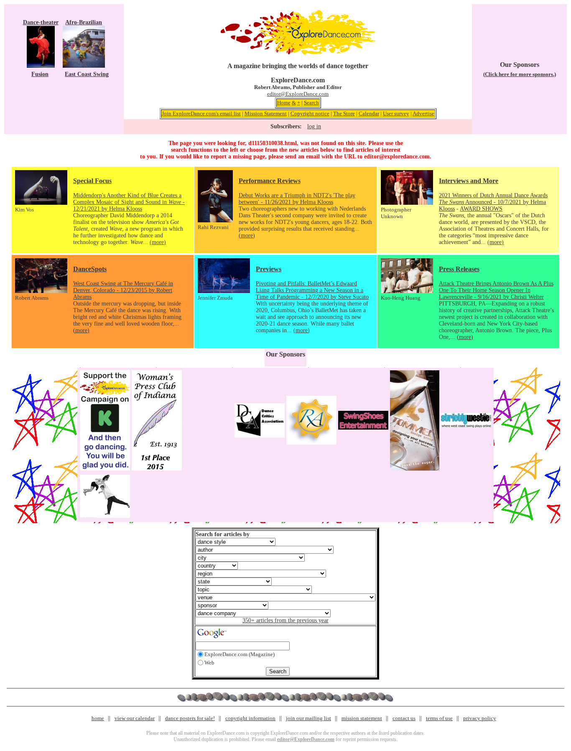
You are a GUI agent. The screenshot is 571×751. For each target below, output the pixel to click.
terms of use (439, 718)
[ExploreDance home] (298, 53)
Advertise (423, 113)
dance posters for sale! (190, 718)
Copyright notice (310, 113)
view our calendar (135, 718)
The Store (344, 113)
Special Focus (92, 181)
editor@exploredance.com (397, 156)
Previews (268, 269)
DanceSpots (90, 269)
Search (311, 102)
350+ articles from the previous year (285, 620)
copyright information (250, 718)
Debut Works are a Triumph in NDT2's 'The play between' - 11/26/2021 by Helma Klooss (297, 198)
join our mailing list (308, 718)
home (98, 718)
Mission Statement (266, 113)
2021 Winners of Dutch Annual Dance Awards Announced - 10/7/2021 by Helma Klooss (493, 202)
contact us (404, 718)
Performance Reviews (270, 181)
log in (314, 126)
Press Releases (459, 269)
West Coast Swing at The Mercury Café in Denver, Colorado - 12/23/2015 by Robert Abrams (123, 290)
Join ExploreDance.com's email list (201, 113)
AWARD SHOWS (481, 209)
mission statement (362, 718)
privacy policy (479, 718)
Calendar (369, 113)
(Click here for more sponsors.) (519, 74)
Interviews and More (468, 181)
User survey (396, 113)
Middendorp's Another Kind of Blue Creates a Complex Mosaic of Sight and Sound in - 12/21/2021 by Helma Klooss (129, 202)
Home (284, 102)
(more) (158, 242)
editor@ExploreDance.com (298, 94)
